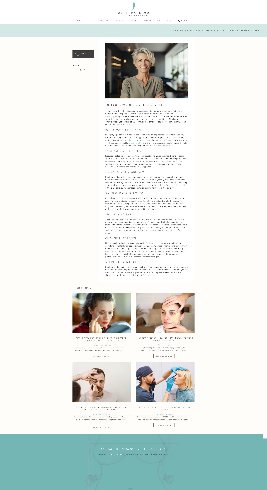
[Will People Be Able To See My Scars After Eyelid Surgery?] (165, 382)
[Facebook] (73, 70)
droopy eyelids (136, 143)
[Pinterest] (84, 70)
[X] (76, 70)
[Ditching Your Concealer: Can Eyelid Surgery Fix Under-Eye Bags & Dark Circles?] (101, 313)
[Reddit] (80, 70)
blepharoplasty (112, 116)
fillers (148, 243)
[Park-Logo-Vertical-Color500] (133, 2)
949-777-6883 (115, 454)
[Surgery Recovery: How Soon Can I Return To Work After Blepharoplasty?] (165, 313)
